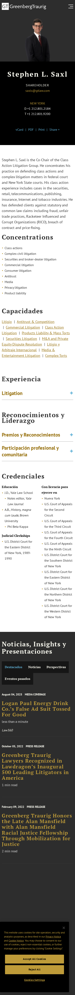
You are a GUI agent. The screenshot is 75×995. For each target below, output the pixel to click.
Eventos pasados (17, 679)
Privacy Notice (53, 936)
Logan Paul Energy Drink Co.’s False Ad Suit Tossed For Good (36, 709)
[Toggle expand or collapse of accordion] (71, 393)
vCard (19, 130)
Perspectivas (56, 667)
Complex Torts (56, 355)
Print (41, 130)
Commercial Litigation (23, 327)
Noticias (34, 667)
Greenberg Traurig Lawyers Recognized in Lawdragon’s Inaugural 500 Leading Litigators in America (35, 766)
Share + (54, 130)
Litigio (7, 321)
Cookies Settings (34, 980)
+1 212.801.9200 (38, 114)
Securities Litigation (21, 338)
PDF (31, 130)
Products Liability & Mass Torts (46, 333)
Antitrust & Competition (35, 321)
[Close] (64, 928)
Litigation (12, 393)
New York (37, 103)
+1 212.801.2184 (39, 109)
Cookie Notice (16, 940)
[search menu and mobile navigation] (71, 6)
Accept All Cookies (34, 959)
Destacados (13, 667)
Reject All (35, 969)
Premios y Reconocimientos (31, 435)
